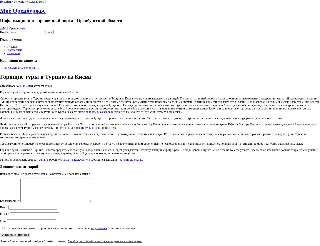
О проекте (13, 53)
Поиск (4, 32)
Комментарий (10, 200)
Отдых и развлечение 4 (75, 159)
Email (4, 214)
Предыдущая (10, 67)
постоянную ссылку (130, 159)
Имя (4, 207)
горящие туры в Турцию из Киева (95, 127)
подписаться (99, 228)
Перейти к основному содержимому (23, 1)
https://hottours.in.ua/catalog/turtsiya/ (99, 111)
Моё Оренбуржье (23, 10)
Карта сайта (14, 49)
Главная (12, 46)
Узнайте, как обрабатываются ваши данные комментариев (105, 241)
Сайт (3, 221)
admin (48, 85)
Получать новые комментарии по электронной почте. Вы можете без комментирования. (71, 228)
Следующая (30, 67)
